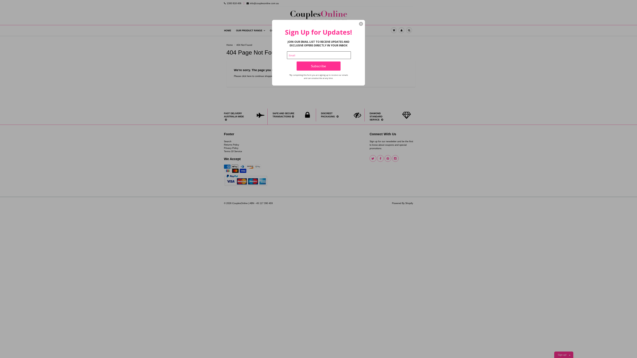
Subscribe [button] (318, 66)
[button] (361, 24)
